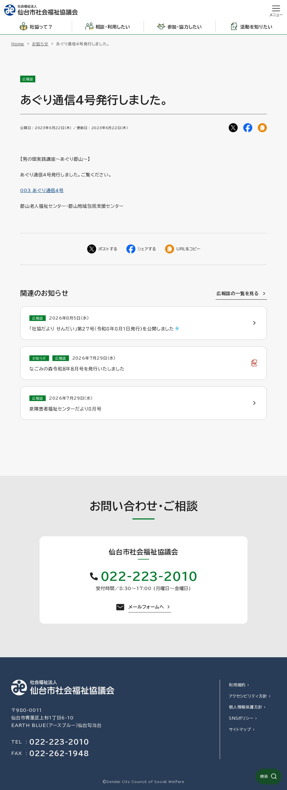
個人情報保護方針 (245, 707)
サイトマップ (240, 729)
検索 (264, 777)
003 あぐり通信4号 (42, 190)
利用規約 (237, 685)
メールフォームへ (146, 607)
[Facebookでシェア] (247, 127)
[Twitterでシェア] (233, 127)
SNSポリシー (241, 718)
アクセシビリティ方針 (248, 696)
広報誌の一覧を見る (238, 293)
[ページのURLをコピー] (262, 127)
